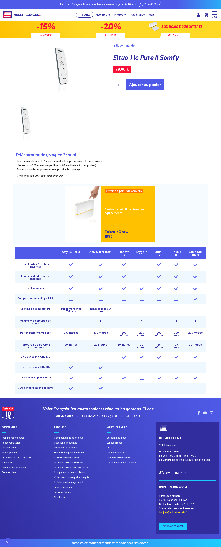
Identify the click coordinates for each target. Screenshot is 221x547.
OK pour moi (59, 530)
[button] (7, 541)
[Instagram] (211, 413)
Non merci (14, 530)
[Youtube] (205, 413)
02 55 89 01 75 (176, 473)
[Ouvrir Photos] (125, 15)
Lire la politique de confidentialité (21, 520)
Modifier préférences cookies (121, 462)
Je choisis (37, 530)
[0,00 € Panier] (206, 14)
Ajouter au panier (145, 84)
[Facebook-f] (198, 413)
